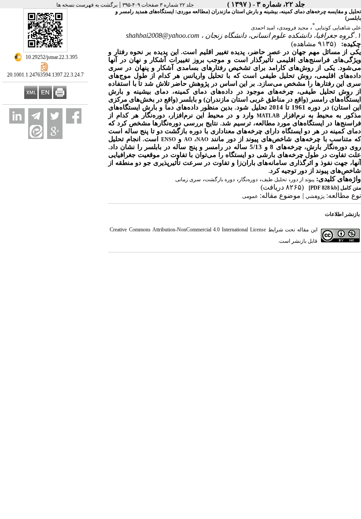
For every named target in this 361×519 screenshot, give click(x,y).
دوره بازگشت (220, 179)
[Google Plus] (55, 131)
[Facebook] (73, 116)
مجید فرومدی (293, 28)
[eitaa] (36, 131)
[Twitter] (55, 116)
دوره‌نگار (248, 179)
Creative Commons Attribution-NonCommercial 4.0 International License (188, 230)
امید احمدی (263, 28)
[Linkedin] (17, 116)
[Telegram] (36, 116)
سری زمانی (188, 179)
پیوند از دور (302, 179)
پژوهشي (315, 196)
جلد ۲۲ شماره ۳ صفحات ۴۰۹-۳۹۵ (158, 5)
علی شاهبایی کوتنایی (338, 28)
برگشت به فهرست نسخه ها (87, 5)
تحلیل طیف (274, 179)
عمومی (250, 196)
